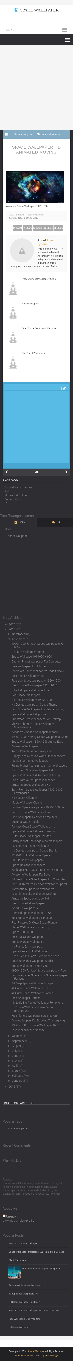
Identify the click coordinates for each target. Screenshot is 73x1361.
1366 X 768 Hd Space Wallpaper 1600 (35, 1025)
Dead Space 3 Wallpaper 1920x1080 (34, 685)
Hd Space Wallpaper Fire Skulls (24, 1301)
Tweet (19, 228)
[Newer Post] (6, 472)
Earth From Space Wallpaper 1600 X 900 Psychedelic (37, 791)
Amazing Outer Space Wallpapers (26, 1285)
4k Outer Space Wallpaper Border (32, 993)
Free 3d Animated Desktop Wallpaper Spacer (39, 884)
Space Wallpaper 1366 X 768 (30, 965)
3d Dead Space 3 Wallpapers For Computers (39, 879)
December (18, 634)
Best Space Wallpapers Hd (28, 675)
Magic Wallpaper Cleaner (27, 802)
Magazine (10, 502)
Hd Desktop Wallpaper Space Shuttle (34, 850)
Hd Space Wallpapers (19, 1327)
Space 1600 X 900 (23, 932)
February (18, 1075)
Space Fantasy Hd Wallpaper (30, 951)
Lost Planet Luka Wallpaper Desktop (34, 893)
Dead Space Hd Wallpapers (29, 903)
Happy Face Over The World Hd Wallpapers (38, 756)
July (15, 1051)
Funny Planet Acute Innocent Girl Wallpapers (39, 765)
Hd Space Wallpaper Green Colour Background (33, 1008)
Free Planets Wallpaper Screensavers (35, 1015)
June (15, 1055)
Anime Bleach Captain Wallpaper (32, 751)
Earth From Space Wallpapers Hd (32, 770)
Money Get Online (15, 494)
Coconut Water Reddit (25, 821)
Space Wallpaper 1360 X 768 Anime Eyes (37, 741)
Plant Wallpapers (30, 303)
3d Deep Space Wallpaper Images (33, 983)
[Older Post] (66, 472)
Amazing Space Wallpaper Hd (30, 898)
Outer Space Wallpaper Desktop (31, 836)
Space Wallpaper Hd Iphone (29, 714)
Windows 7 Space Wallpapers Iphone (35, 732)
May (15, 1060)
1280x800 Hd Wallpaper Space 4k (33, 855)
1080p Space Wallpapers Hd (23, 1293)
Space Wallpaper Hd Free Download (34, 831)
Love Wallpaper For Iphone (28, 1030)
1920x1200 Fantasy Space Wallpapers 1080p (40, 737)
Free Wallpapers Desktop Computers (34, 817)
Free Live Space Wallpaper (28, 937)
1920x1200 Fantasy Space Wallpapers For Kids (38, 645)
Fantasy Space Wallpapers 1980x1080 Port (39, 807)
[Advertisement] (36, 87)
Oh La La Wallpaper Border (28, 651)
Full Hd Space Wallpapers (28, 860)
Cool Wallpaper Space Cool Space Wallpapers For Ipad (40, 976)
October (17, 1036)
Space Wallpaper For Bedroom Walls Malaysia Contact (36, 1251)
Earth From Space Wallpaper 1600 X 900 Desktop (34, 1310)
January (17, 1080)
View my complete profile (18, 1220)
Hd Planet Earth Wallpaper (28, 946)
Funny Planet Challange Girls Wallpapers (37, 841)
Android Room (13, 498)
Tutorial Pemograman (18, 486)
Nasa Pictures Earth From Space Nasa (35, 956)
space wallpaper (36, 214)
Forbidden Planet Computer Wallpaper (41, 1268)
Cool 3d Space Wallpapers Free (31, 812)
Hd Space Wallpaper (24, 797)
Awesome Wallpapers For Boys (31, 874)
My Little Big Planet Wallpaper (30, 845)
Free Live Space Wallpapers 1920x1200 (36, 680)
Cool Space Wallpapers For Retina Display (38, 709)
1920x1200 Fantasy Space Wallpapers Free (39, 970)
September (19, 1041)
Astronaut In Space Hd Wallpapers (33, 889)
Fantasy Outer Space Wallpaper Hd (33, 826)
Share (29, 228)
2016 (12, 629)
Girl (6, 490)
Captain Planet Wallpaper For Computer (36, 661)
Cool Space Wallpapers (26, 695)
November (19, 639)
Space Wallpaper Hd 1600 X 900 (32, 656)
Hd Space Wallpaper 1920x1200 (32, 700)
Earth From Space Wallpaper (23, 1243)
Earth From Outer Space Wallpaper (33, 780)
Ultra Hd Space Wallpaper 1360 (31, 913)
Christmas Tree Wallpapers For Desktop (36, 719)
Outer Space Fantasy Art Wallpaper (39, 328)
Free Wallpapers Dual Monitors (24, 1318)
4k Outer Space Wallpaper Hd (30, 988)
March (16, 1070)
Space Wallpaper (39, 10)
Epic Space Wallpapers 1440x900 (32, 917)
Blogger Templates (24, 1355)
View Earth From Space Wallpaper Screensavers (33, 725)
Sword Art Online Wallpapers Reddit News (38, 671)
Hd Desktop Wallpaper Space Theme (34, 704)
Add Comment (16, 214)
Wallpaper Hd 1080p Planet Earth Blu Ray (37, 869)
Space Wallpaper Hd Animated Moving (36, 149)
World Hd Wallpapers (25, 908)
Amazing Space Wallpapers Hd (31, 784)
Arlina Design (51, 1355)
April (15, 1065)
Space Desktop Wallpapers (28, 865)
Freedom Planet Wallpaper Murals (39, 278)
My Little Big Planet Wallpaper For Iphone (37, 1002)
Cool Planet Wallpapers (33, 353)
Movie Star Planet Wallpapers (30, 760)
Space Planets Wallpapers (28, 941)
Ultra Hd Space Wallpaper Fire (30, 690)
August (17, 1046)
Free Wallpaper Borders (26, 998)
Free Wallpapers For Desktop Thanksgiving (38, 1020)
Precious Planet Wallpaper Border (32, 961)
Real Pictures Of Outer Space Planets (35, 922)
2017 (12, 624)
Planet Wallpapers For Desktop (31, 927)
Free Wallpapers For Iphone (29, 666)
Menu (10, 29)
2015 (12, 1086)
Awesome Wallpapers (25, 746)
